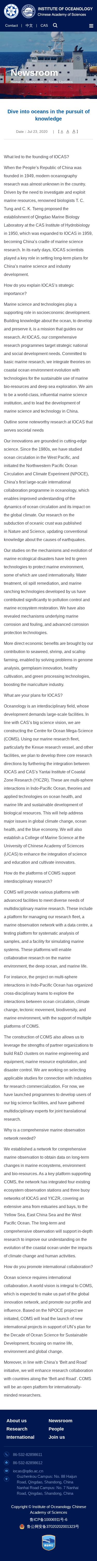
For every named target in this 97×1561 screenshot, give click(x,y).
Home (15, 82)
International (20, 1437)
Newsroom (34, 82)
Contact (11, 25)
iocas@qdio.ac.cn (28, 1471)
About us (16, 1420)
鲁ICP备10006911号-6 (48, 1519)
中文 (29, 25)
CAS (44, 25)
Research (16, 1429)
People (56, 1429)
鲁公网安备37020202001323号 (53, 1526)
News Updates (61, 82)
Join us (57, 1437)
